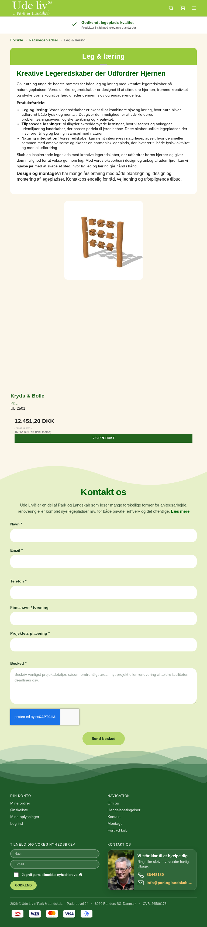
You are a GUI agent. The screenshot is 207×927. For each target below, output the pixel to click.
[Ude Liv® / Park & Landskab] (31, 8)
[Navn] (54, 853)
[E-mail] (54, 864)
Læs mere (180, 511)
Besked (18, 663)
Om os (113, 803)
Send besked (104, 738)
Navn (16, 524)
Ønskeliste (19, 810)
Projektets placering (30, 633)
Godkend (23, 885)
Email (16, 550)
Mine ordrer (20, 803)
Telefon (18, 581)
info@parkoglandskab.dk (170, 882)
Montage (115, 823)
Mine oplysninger (24, 817)
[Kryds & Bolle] (103, 294)
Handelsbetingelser (124, 810)
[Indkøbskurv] (182, 8)
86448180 (155, 874)
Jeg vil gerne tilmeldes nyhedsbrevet (50, 875)
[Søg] (171, 8)
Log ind (16, 823)
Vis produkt (103, 438)
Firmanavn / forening (29, 607)
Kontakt (114, 817)
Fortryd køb (117, 830)
